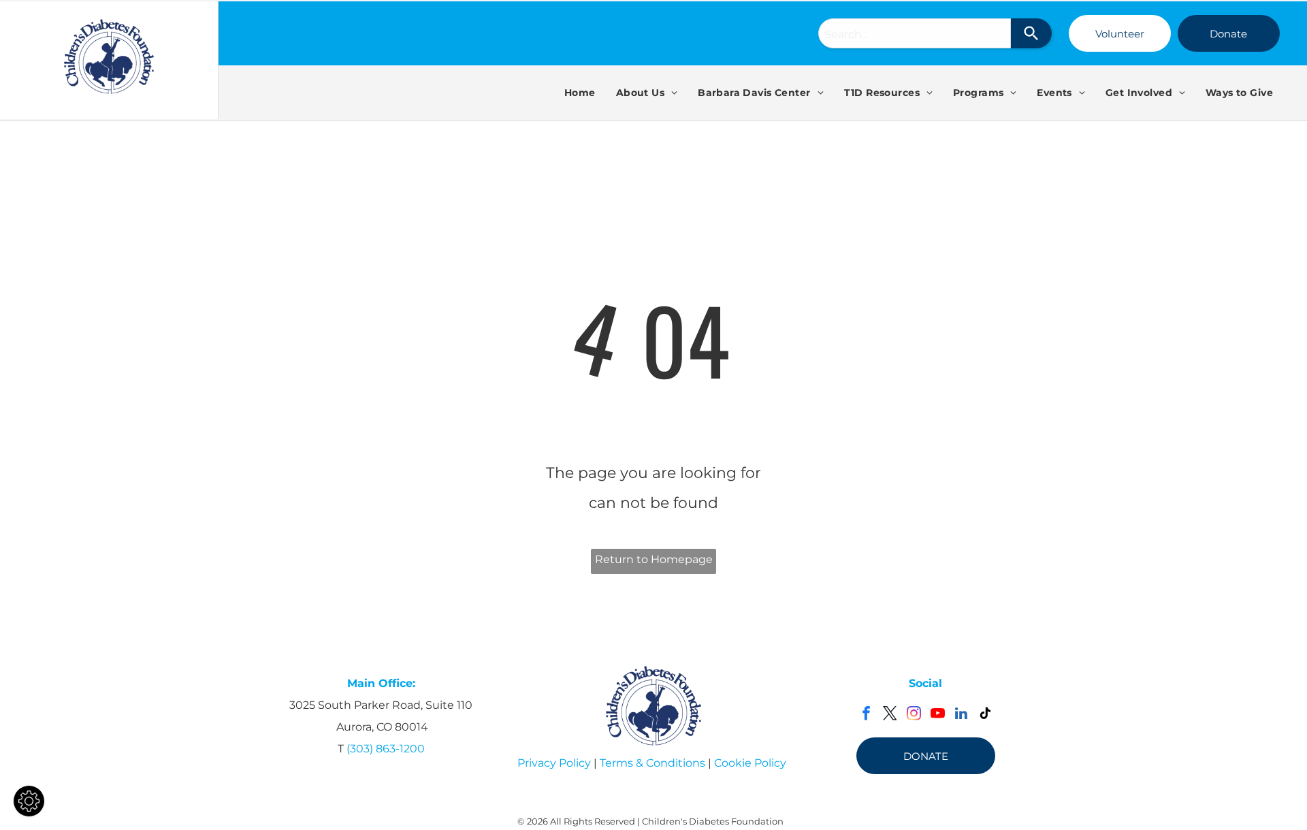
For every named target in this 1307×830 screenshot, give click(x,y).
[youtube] (937, 715)
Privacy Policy (554, 762)
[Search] (1031, 33)
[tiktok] (985, 715)
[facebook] (866, 715)
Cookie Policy (750, 762)
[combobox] (914, 33)
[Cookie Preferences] (29, 801)
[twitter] (890, 715)
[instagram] (913, 715)
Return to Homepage (654, 559)
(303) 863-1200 (385, 748)
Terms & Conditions (652, 762)
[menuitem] (580, 93)
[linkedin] (961, 715)
